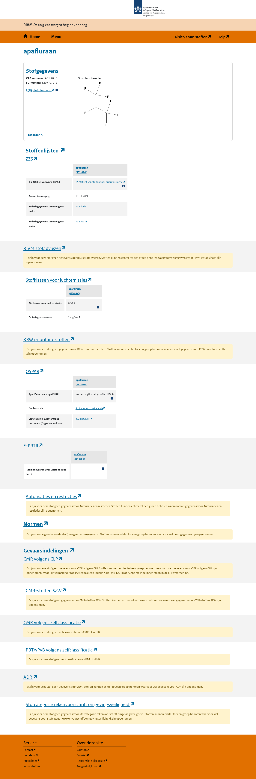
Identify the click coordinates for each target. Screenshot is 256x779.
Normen (36, 524)
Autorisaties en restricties (54, 496)
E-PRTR (33, 445)
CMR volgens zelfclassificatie (54, 622)
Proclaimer (47, 760)
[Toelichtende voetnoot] (123, 186)
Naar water (82, 221)
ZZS (32, 158)
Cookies (101, 755)
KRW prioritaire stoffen (49, 339)
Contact (47, 750)
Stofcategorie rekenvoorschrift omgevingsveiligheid (80, 704)
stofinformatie (40, 90)
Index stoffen (31, 766)
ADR (30, 677)
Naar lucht (81, 206)
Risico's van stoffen (195, 37)
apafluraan (82, 167)
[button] (53, 37)
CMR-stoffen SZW (46, 590)
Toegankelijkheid (101, 766)
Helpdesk (47, 755)
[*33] (56, 90)
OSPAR (35, 371)
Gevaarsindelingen (49, 550)
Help (225, 37)
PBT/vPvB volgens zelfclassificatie (62, 649)
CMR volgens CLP (43, 558)
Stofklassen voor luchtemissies (59, 280)
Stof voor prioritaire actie (91, 408)
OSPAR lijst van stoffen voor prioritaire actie (100, 182)
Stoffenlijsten (45, 150)
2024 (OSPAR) (84, 418)
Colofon (101, 750)
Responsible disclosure (101, 760)
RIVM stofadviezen (44, 248)
